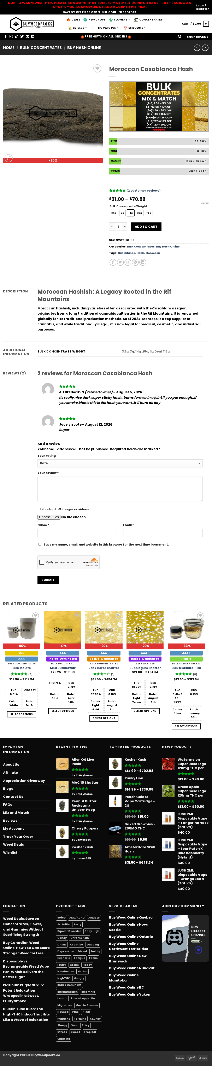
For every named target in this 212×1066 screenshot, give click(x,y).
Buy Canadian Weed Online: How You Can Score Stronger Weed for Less (26, 948)
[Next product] (197, 48)
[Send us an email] (27, 37)
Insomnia (88, 992)
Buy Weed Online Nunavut (132, 968)
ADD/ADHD (77, 917)
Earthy (95, 951)
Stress (62, 1032)
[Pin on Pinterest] (135, 262)
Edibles (78, 28)
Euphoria (63, 958)
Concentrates (151, 19)
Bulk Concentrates (41, 47)
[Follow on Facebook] (5, 37)
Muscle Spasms (87, 1005)
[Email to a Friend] (127, 262)
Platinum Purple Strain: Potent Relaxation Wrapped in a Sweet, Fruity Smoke (23, 993)
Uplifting (63, 1039)
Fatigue (79, 958)
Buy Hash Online (84, 47)
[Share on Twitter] (120, 262)
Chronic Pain (79, 938)
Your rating (46, 456)
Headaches (65, 971)
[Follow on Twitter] (22, 37)
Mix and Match (16, 812)
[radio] (114, 213)
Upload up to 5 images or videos (64, 509)
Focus (93, 958)
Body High (92, 931)
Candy (62, 938)
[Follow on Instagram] (11, 37)
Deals (75, 19)
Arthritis (63, 924)
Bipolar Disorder (69, 931)
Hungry (79, 978)
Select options (21, 714)
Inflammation (67, 992)
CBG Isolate (21, 668)
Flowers (121, 19)
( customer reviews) (143, 190)
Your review (48, 473)
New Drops (97, 19)
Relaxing (80, 1018)
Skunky (95, 1018)
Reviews (10, 820)
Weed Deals (13, 844)
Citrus (61, 944)
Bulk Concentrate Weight (128, 206)
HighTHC (63, 978)
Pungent (63, 1018)
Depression (65, 951)
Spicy (85, 1025)
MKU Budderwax (63, 668)
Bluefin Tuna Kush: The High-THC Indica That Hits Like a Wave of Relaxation (26, 1014)
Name (43, 525)
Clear (205, 203)
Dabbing (93, 944)
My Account (13, 828)
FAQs (7, 804)
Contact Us (13, 796)
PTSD (86, 1012)
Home (8, 47)
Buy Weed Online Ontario (131, 936)
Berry (77, 924)
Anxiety (94, 917)
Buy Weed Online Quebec (131, 917)
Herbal (82, 971)
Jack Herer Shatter (104, 668)
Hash (140, 253)
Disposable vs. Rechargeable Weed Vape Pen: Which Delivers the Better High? (26, 969)
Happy (87, 965)
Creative (76, 944)
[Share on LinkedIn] (142, 262)
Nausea (63, 1012)
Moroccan (153, 253)
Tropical (90, 1032)
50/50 (61, 917)
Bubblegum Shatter (145, 668)
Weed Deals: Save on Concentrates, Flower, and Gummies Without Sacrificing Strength (23, 926)
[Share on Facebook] (113, 262)
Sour (74, 1025)
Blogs (8, 788)
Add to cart (146, 227)
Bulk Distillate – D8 (186, 668)
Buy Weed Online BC (126, 987)
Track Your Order (18, 836)
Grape (74, 965)
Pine (75, 1012)
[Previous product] (205, 48)
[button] (179, 36)
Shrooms (135, 28)
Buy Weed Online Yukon (129, 994)
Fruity (61, 965)
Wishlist (10, 852)
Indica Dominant (69, 985)
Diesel (82, 951)
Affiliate (10, 772)
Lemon (62, 998)
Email (128, 525)
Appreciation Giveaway (24, 780)
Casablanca (126, 253)
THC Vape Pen (106, 28)
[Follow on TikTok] (16, 37)
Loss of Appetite (83, 998)
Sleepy (62, 1025)
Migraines (64, 1005)
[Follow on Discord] (32, 37)
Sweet (75, 1032)
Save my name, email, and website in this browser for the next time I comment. (106, 544)
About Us (11, 764)
